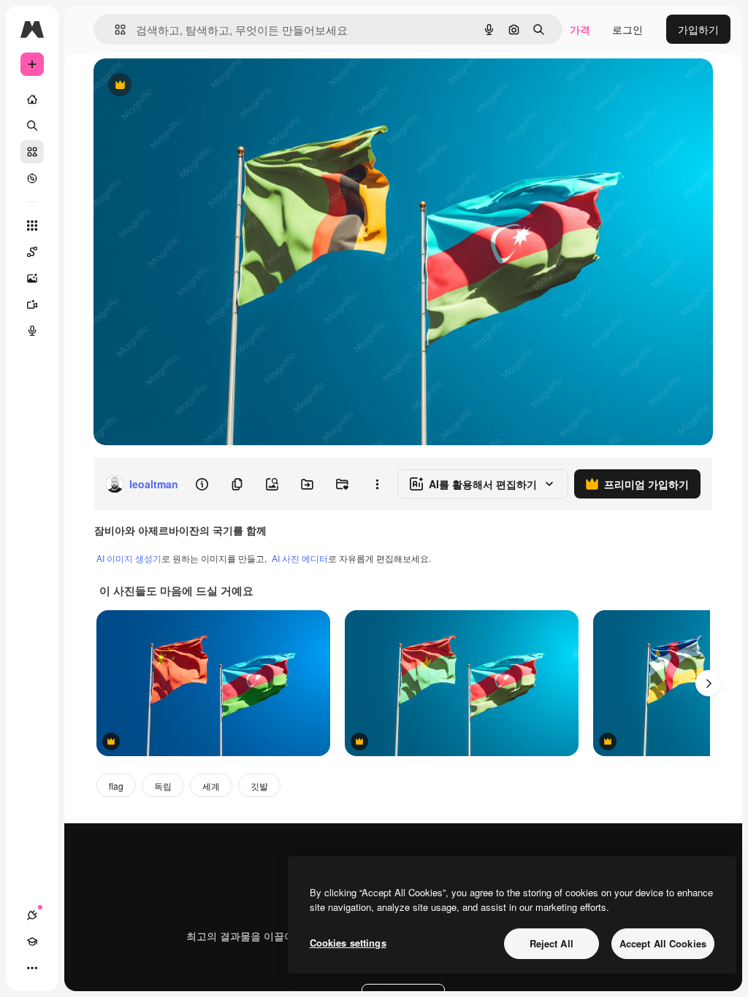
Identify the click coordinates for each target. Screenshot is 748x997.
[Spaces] (32, 251)
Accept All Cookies (662, 943)
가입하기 (698, 29)
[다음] (708, 683)
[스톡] (32, 151)
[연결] (32, 915)
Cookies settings (348, 943)
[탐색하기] (32, 178)
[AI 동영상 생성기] (32, 304)
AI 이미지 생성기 (128, 558)
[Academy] (32, 941)
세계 (211, 785)
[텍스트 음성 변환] (32, 330)
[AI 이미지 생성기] (32, 278)
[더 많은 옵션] (377, 483)
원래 (177, 85)
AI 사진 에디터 (300, 558)
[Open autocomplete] (114, 29)
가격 (580, 29)
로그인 (627, 29)
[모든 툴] (32, 225)
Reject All (551, 943)
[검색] (32, 125)
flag (116, 785)
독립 (163, 785)
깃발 (259, 785)
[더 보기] (32, 967)
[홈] (32, 99)
